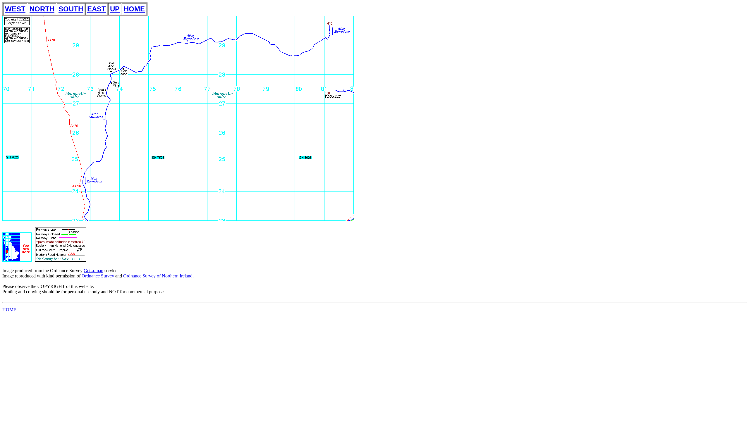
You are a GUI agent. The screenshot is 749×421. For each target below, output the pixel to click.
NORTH (42, 9)
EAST (96, 9)
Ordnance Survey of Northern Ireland (158, 275)
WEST (15, 9)
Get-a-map (93, 270)
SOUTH (71, 9)
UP (115, 9)
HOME (134, 9)
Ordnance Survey (98, 275)
